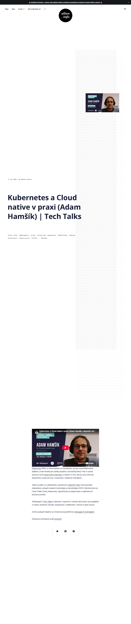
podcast (58, 519)
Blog (6, 9)
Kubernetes (63, 235)
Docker (72, 235)
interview (42, 235)
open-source (25, 238)
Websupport (24, 235)
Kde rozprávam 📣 (34, 9)
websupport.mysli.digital (84, 512)
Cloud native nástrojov (53, 475)
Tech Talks (13, 235)
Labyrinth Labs (74, 485)
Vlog (13, 9)
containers (13, 238)
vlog (33, 235)
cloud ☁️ (36, 238)
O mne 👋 (21, 9)
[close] (128, 2)
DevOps (44, 238)
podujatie (52, 235)
